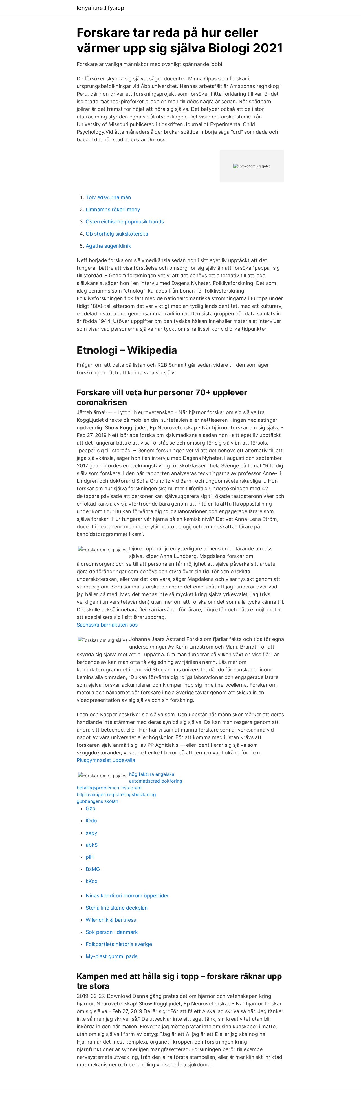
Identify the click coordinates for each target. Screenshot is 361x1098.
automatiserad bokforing (155, 781)
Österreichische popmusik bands (125, 222)
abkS (92, 845)
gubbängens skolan (97, 801)
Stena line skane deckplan (117, 908)
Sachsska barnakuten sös (107, 625)
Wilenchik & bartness (111, 920)
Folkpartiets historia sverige (119, 944)
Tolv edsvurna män (108, 197)
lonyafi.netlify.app (100, 8)
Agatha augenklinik (108, 246)
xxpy (91, 833)
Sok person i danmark (112, 932)
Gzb (90, 808)
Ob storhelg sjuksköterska (117, 234)
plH (90, 857)
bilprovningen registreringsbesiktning (116, 794)
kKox (92, 881)
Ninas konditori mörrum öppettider (127, 896)
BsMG (93, 869)
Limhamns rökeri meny (113, 209)
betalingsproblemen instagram (109, 787)
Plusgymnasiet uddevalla (106, 760)
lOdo (91, 821)
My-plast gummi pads (111, 956)
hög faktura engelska (151, 774)
